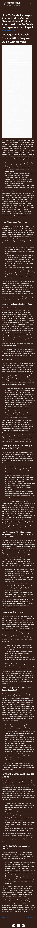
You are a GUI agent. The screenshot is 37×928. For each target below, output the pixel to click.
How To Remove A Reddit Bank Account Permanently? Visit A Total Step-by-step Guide (18, 64)
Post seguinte (31, 917)
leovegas (15, 203)
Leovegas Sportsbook (13, 68)
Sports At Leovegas (12, 107)
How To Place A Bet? (13, 87)
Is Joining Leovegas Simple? (15, 124)
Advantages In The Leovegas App (17, 89)
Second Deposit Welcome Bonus (16, 126)
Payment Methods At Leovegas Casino (18, 74)
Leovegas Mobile (12, 109)
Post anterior (5, 917)
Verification (10, 91)
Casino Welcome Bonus (14, 95)
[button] (31, 3)
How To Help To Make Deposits (16, 51)
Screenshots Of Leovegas (14, 80)
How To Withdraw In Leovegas (16, 118)
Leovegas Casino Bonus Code (15, 53)
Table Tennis (10, 56)
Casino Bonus (11, 93)
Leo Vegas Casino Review (14, 115)
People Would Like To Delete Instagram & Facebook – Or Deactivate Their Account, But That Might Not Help (19, 103)
